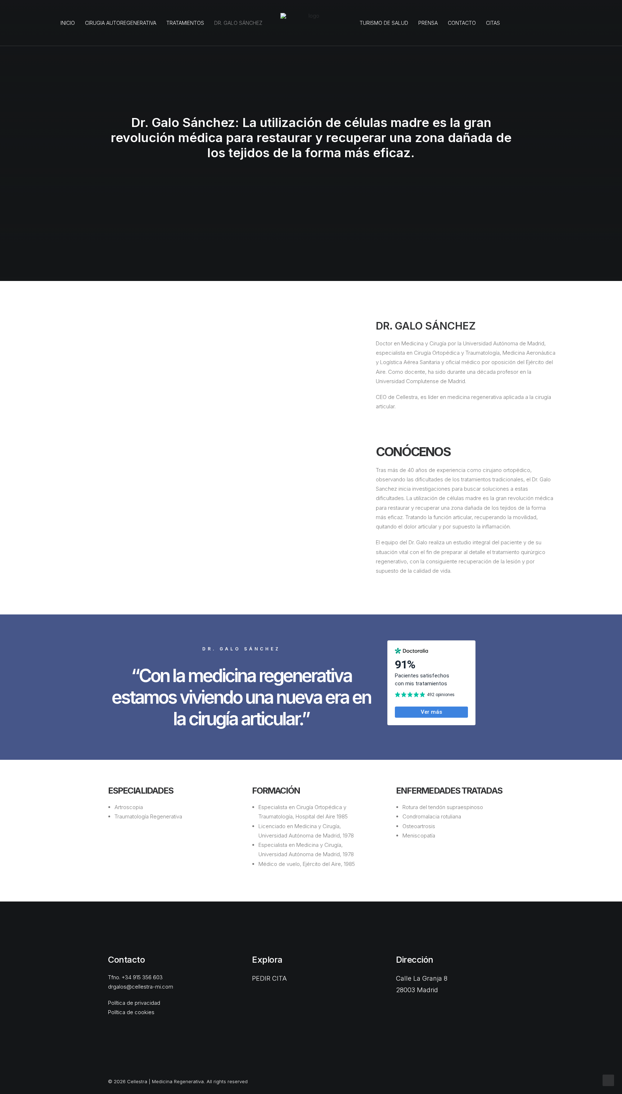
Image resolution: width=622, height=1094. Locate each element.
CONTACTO (462, 23)
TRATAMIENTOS (185, 23)
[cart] (605, 23)
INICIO (67, 23)
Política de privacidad (134, 1002)
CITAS (493, 23)
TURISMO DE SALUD (384, 23)
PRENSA (428, 23)
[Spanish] (510, 23)
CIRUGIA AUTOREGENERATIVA (120, 23)
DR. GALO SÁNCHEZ (238, 23)
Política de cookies (131, 1012)
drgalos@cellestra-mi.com (140, 986)
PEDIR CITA (269, 978)
